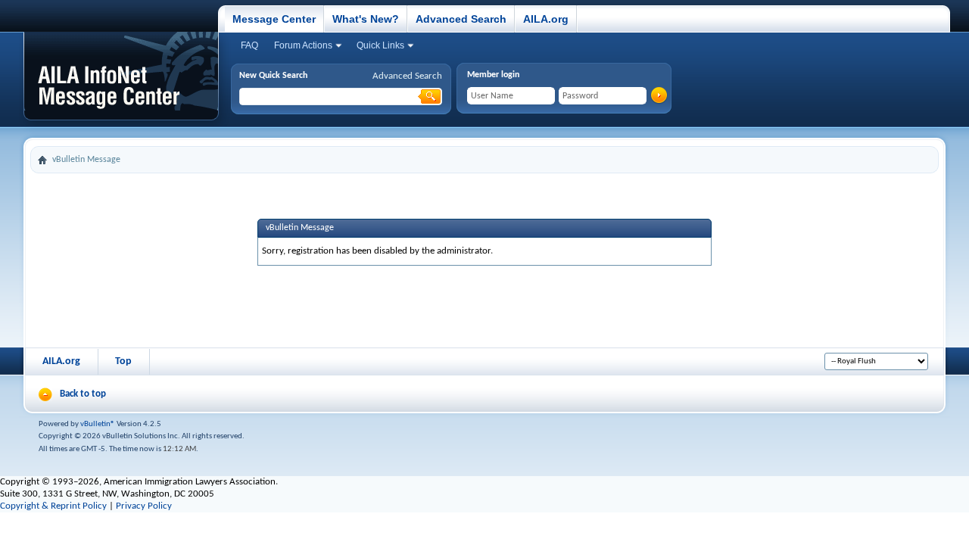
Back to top (83, 394)
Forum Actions (303, 45)
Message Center (274, 19)
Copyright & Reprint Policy (53, 506)
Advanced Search (461, 19)
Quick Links (380, 45)
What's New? (365, 19)
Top (123, 361)
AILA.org (546, 19)
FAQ (249, 45)
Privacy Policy (144, 506)
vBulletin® (97, 424)
